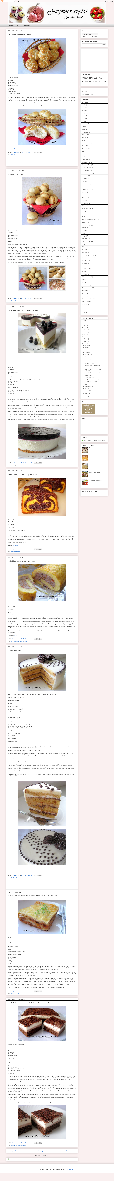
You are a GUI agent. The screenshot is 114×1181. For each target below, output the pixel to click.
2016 (85, 329)
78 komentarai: (28, 875)
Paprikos (84, 227)
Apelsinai (84, 110)
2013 (85, 336)
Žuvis (83, 312)
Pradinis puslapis (13, 25)
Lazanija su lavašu (15, 892)
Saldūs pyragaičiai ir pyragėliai (90, 255)
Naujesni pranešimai (13, 1151)
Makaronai (84, 197)
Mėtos (83, 211)
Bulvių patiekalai (86, 132)
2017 (85, 327)
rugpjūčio (87, 354)
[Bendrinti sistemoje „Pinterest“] (41, 152)
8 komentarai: (28, 639)
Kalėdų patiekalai (86, 165)
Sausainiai (13, 300)
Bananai (84, 121)
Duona (83, 140)
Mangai (84, 200)
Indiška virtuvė (85, 156)
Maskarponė (14, 1145)
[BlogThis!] (36, 152)
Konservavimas (86, 184)
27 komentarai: (28, 549)
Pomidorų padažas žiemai (95, 480)
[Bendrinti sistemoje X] (38, 152)
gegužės (87, 384)
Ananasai (84, 107)
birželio (87, 359)
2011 (85, 341)
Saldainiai (84, 252)
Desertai (84, 137)
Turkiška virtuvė (86, 285)
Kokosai (84, 181)
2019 (85, 323)
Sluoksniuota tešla (86, 268)
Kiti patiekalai (85, 178)
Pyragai (19, 1145)
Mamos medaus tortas (95, 456)
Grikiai (83, 151)
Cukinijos (84, 134)
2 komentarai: (28, 152)
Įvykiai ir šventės (86, 162)
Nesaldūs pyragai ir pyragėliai (89, 219)
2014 (85, 334)
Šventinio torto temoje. (31, 770)
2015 (85, 332)
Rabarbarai (85, 246)
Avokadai (84, 118)
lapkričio (87, 347)
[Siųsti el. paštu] (34, 152)
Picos (83, 233)
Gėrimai (84, 145)
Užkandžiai (85, 290)
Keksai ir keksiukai (15, 551)
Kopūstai (84, 186)
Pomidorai (84, 238)
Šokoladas (13, 877)
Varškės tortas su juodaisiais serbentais (23, 310)
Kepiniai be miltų (86, 170)
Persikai (84, 230)
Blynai (83, 126)
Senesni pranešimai (71, 1151)
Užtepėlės (84, 293)
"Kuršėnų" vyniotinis (94, 464)
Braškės (84, 129)
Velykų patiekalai (23, 641)
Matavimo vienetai (27, 25)
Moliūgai (84, 214)
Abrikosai (84, 102)
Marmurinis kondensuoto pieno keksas (23, 474)
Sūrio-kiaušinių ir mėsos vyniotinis (21, 560)
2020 (85, 320)
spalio (86, 350)
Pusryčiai (84, 244)
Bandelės (13, 154)
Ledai (83, 195)
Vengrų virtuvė (85, 304)
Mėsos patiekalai (15, 641)
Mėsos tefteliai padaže (95, 472)
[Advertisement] (42, 161)
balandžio (87, 386)
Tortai (17, 465)
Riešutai (84, 249)
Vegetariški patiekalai (87, 298)
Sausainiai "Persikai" (16, 174)
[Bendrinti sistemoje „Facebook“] (39, 152)
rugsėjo (87, 352)
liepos (86, 356)
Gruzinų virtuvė (86, 154)
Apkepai (84, 113)
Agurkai (84, 105)
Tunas (83, 282)
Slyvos (83, 266)
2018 (85, 325)
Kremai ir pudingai (86, 189)
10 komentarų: (28, 1143)
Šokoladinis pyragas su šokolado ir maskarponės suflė (29, 1002)
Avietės (84, 115)
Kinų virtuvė (85, 175)
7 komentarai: (28, 298)
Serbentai (13, 465)
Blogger (71, 1169)
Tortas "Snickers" (15, 650)
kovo (86, 388)
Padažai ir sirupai (86, 225)
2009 (85, 396)
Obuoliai (84, 222)
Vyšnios (84, 307)
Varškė (20, 465)
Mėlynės (84, 206)
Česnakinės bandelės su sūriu (19, 34)
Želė (83, 309)
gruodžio (87, 345)
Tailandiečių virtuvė (87, 277)
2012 (85, 339)
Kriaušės (84, 192)
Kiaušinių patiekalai (87, 173)
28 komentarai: (28, 462)
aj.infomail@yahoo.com (88, 94)
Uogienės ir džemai (87, 287)
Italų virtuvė (85, 159)
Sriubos (84, 271)
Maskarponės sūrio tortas (95, 448)
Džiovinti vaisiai (86, 143)
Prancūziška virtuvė (87, 241)
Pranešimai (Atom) (45, 1155)
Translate (94, 36)
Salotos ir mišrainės (87, 257)
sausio (87, 393)
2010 (85, 343)
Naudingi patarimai (87, 216)
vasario (87, 390)
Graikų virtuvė (85, 148)
